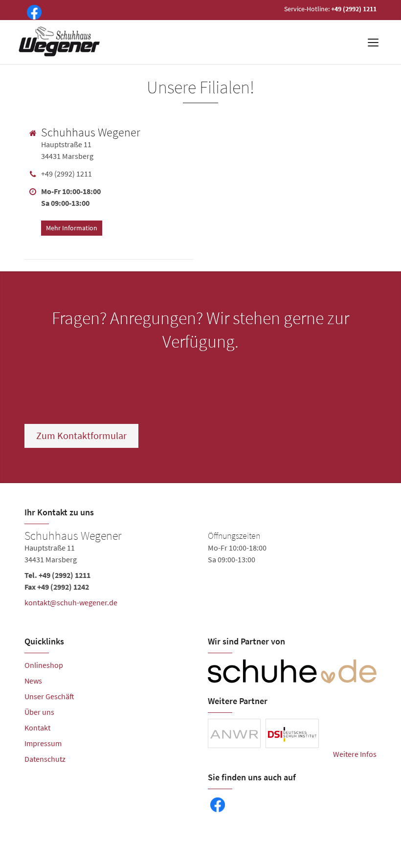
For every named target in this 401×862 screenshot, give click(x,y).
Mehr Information (71, 227)
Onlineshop (43, 665)
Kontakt (37, 727)
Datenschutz (45, 759)
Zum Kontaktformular (81, 435)
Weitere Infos (355, 754)
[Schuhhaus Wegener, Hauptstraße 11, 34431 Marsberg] (200, 571)
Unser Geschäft (49, 696)
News (33, 680)
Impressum (43, 743)
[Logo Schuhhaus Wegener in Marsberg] (59, 42)
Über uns (39, 712)
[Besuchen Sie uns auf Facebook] (32, 11)
